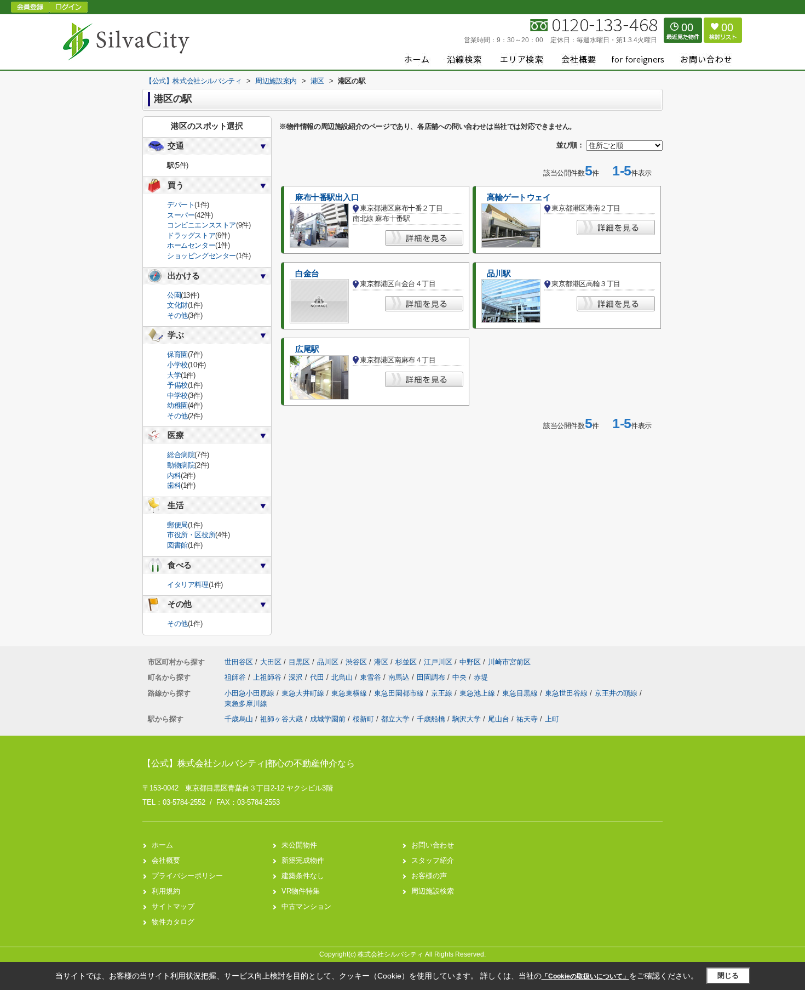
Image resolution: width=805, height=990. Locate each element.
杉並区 (406, 662)
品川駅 (499, 273)
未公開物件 (299, 845)
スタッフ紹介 (432, 860)
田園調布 (432, 677)
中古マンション (306, 906)
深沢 (297, 677)
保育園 (177, 354)
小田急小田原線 (251, 693)
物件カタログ (173, 922)
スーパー (180, 215)
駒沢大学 (466, 719)
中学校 (177, 395)
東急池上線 (478, 693)
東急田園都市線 (400, 693)
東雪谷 (371, 677)
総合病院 (180, 455)
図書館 (177, 545)
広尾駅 (307, 349)
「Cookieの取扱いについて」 (585, 976)
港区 (381, 662)
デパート (180, 205)
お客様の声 (429, 876)
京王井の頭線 (617, 693)
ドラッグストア (191, 235)
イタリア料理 (188, 585)
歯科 (174, 485)
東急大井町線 (303, 693)
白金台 (307, 273)
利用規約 (166, 891)
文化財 (177, 305)
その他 (177, 315)
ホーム (162, 845)
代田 (318, 677)
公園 (174, 295)
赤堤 (481, 677)
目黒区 (299, 662)
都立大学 (395, 719)
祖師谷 (236, 677)
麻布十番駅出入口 (327, 197)
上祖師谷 (268, 677)
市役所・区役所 (191, 535)
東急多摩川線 (246, 703)
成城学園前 (328, 719)
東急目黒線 (521, 693)
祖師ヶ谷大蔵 (281, 719)
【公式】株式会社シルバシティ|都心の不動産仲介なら (248, 763)
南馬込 (400, 677)
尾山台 (498, 719)
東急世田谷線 (567, 693)
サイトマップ (173, 906)
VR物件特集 (300, 891)
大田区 (270, 662)
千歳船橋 (431, 719)
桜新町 (363, 719)
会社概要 (166, 860)
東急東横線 (350, 693)
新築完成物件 (302, 860)
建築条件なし (302, 876)
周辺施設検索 (432, 891)
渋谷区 (356, 662)
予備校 (177, 385)
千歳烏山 (239, 719)
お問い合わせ (432, 845)
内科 (174, 475)
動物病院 (180, 465)
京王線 (443, 693)
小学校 (177, 365)
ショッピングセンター (201, 256)
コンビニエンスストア (201, 225)
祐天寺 (527, 719)
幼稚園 (177, 405)
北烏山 (343, 677)
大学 (174, 375)
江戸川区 (438, 662)
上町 (552, 719)
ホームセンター (191, 245)
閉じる (728, 975)
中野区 (470, 662)
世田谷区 (239, 662)
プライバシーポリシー (187, 876)
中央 (460, 677)
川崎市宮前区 (509, 662)
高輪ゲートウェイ (519, 197)
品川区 (327, 662)
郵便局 (177, 525)
